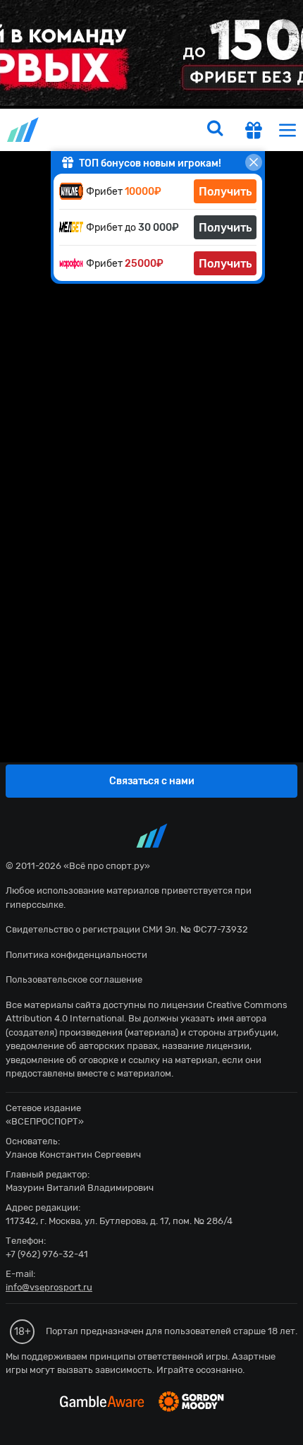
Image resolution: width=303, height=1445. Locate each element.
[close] (253, 162)
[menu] (287, 129)
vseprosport (24, 129)
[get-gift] (253, 132)
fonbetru (151, 722)
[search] (215, 129)
